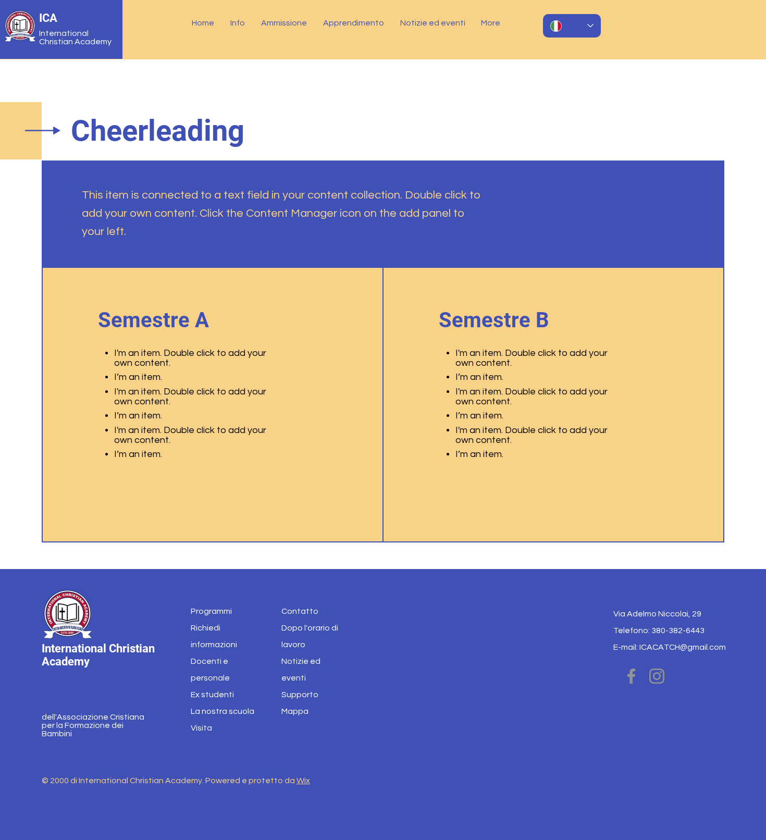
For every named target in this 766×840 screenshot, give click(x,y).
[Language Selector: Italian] (572, 26)
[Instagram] (657, 676)
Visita (201, 728)
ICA (48, 17)
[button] (238, 23)
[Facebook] (631, 676)
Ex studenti (212, 694)
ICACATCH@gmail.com (682, 647)
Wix (303, 780)
